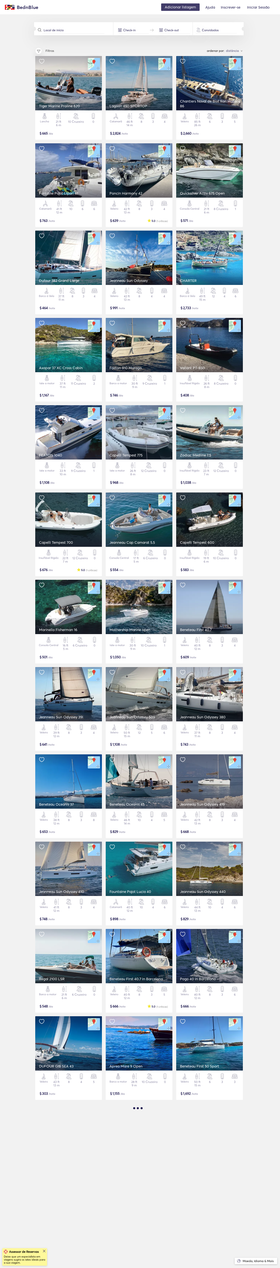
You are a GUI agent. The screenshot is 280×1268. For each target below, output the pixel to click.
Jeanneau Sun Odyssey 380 (203, 717)
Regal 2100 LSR (52, 979)
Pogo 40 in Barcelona (198, 979)
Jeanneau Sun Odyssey (129, 280)
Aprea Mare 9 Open (126, 1066)
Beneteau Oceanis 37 (56, 804)
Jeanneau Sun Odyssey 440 (203, 891)
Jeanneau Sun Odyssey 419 (202, 804)
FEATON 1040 (50, 455)
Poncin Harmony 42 (126, 193)
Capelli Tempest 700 (56, 542)
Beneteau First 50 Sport (199, 1066)
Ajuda (210, 7)
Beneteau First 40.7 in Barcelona (136, 979)
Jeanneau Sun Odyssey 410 (61, 891)
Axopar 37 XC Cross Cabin (61, 368)
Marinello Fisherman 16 (58, 629)
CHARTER (188, 280)
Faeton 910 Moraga (126, 368)
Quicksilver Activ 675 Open (202, 193)
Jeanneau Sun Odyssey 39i (61, 717)
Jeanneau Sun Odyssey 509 (132, 717)
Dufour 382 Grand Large (59, 280)
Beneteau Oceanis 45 (127, 804)
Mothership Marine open (130, 629)
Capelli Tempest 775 (126, 455)
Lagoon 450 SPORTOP (128, 106)
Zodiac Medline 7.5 (195, 455)
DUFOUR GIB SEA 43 (56, 1066)
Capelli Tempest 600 (197, 542)
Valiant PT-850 (192, 368)
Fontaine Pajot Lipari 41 (58, 193)
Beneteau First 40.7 (196, 629)
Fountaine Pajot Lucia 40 (130, 891)
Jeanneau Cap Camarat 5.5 (132, 542)
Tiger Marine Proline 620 (59, 106)
